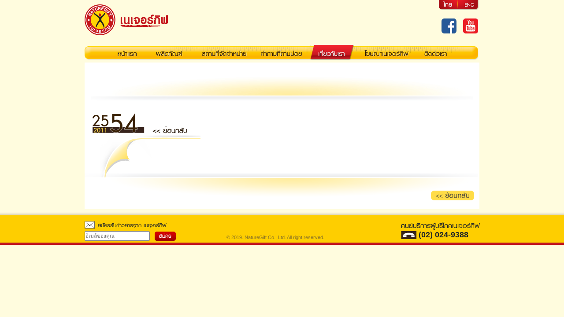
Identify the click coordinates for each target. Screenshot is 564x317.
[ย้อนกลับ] (453, 195)
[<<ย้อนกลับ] (169, 129)
